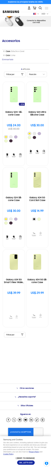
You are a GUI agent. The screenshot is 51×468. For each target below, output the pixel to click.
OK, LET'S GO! (26, 463)
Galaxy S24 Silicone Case (14, 199)
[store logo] (11, 7)
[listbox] (13, 139)
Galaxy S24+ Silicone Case (13, 113)
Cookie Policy (8, 454)
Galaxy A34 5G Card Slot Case (37, 199)
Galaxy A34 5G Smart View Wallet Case (14, 281)
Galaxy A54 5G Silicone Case (37, 281)
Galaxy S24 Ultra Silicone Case (37, 113)
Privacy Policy (34, 452)
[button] (38, 13)
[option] (6, 137)
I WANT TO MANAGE (25, 458)
